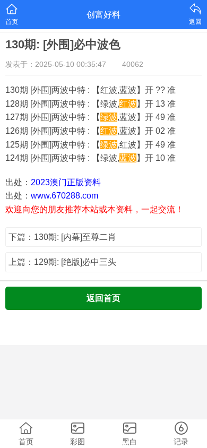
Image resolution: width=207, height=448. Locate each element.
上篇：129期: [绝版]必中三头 (62, 261)
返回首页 (103, 298)
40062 (132, 64)
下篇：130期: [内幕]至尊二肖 (62, 237)
